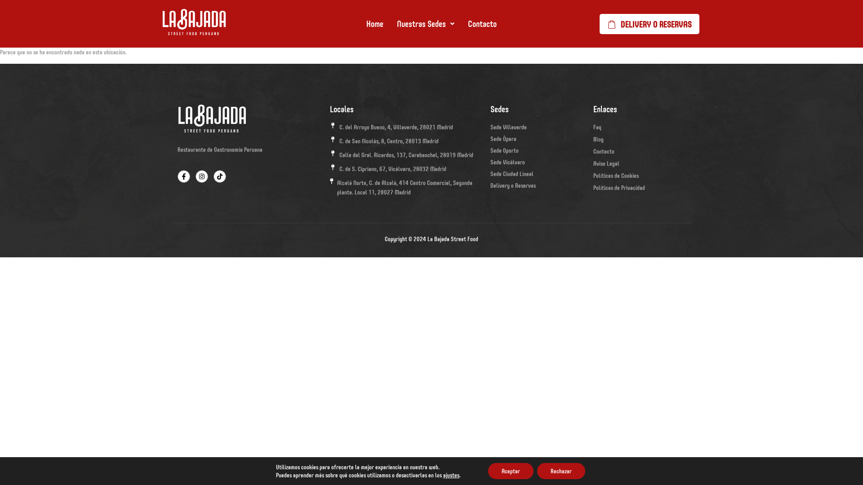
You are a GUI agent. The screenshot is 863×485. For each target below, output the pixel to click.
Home (374, 23)
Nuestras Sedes (421, 23)
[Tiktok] (220, 176)
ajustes (451, 475)
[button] (425, 23)
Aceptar (511, 471)
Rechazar (561, 471)
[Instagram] (202, 176)
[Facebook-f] (184, 176)
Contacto (482, 23)
